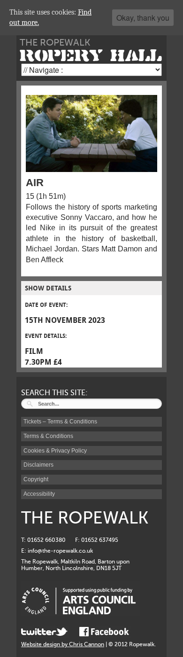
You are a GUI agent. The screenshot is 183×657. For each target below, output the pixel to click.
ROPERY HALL (91, 55)
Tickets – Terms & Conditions (60, 421)
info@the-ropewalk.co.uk (60, 551)
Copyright (35, 479)
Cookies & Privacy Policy (55, 450)
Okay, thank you (142, 17)
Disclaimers (38, 464)
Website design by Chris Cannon (62, 644)
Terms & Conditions (48, 436)
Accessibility (39, 494)
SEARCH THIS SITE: (54, 393)
